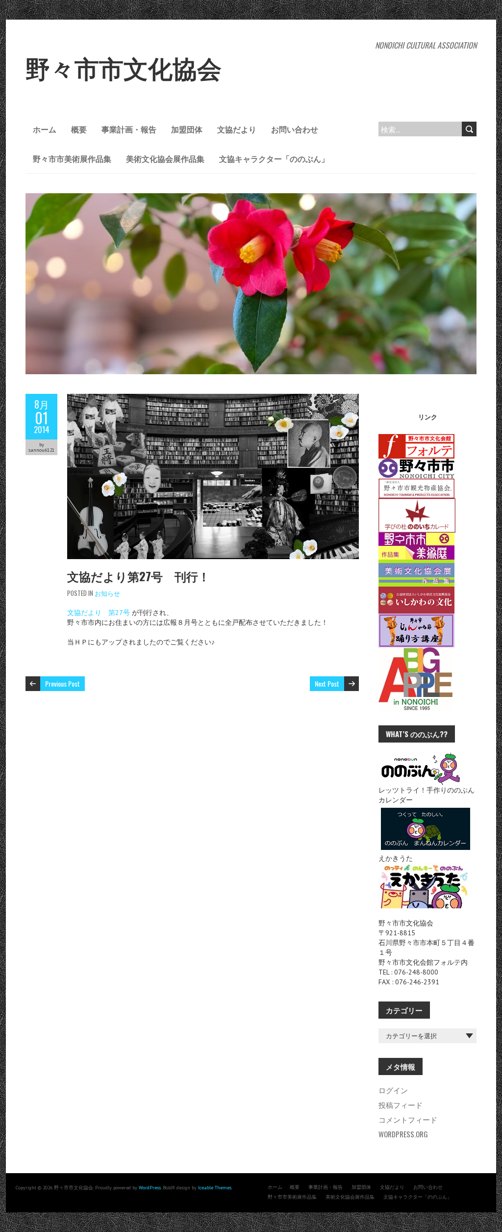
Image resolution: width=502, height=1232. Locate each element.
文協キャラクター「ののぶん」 (274, 158)
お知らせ (107, 593)
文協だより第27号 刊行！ (138, 576)
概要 (79, 129)
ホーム (44, 129)
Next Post (327, 683)
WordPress (150, 1187)
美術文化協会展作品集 (165, 158)
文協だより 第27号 (98, 612)
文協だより (236, 129)
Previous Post (62, 683)
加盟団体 (186, 129)
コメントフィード (407, 1119)
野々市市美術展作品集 (72, 158)
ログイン (393, 1089)
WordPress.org (403, 1134)
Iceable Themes (214, 1187)
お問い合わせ (294, 129)
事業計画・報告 (128, 129)
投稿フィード (400, 1104)
